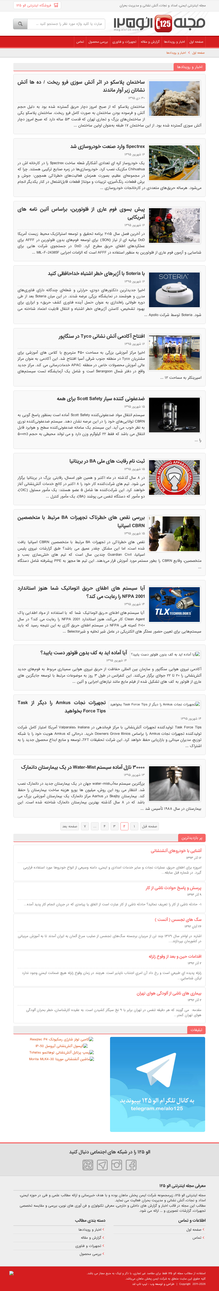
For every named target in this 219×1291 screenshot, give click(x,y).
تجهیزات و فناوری (124, 42)
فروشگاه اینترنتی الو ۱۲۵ (35, 5)
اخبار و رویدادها (174, 42)
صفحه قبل (149, 826)
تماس (80, 42)
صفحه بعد (69, 826)
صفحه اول (196, 42)
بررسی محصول (98, 42)
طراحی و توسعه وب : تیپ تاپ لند (153, 1284)
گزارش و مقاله (150, 42)
